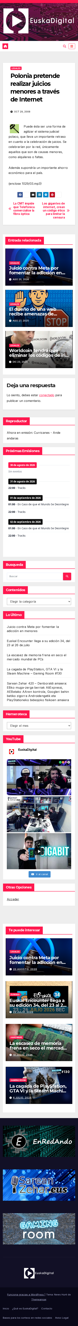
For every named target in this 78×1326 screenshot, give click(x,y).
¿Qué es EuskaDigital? (25, 1308)
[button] (64, 46)
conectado (46, 395)
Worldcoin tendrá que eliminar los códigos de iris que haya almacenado (38, 355)
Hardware (16, 1037)
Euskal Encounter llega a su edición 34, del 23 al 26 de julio (37, 1005)
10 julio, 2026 (23, 1054)
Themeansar (38, 1299)
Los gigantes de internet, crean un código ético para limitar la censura (53, 210)
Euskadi (15, 994)
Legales (16, 68)
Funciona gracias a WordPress (25, 1294)
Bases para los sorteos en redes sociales (27, 1317)
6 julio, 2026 (22, 1097)
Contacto (46, 1308)
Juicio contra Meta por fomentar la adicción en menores (35, 272)
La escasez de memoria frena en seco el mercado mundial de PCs (37, 1048)
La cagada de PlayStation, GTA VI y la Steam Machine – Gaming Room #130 (39, 1090)
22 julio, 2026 (23, 1012)
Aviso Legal (62, 1317)
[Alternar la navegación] (72, 46)
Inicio (6, 1308)
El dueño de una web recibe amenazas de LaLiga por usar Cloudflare (38, 313)
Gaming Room (18, 1080)
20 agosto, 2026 (25, 969)
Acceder (13, 899)
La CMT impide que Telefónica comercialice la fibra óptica (24, 209)
